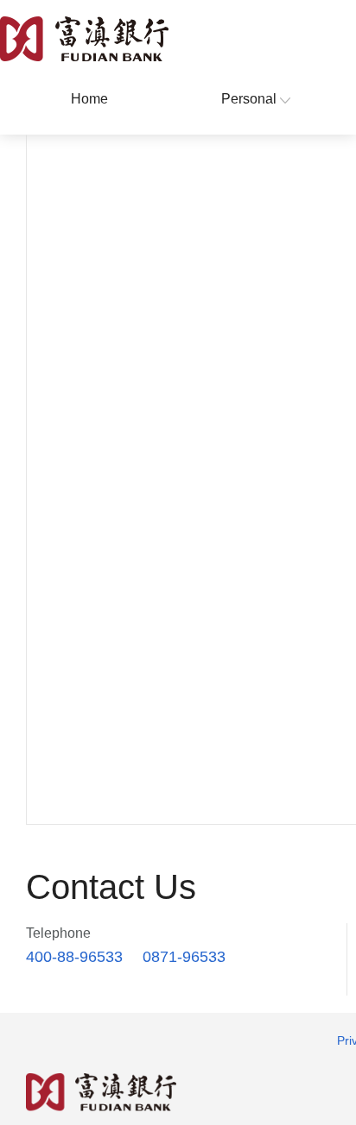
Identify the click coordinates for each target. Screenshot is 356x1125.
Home (89, 98)
